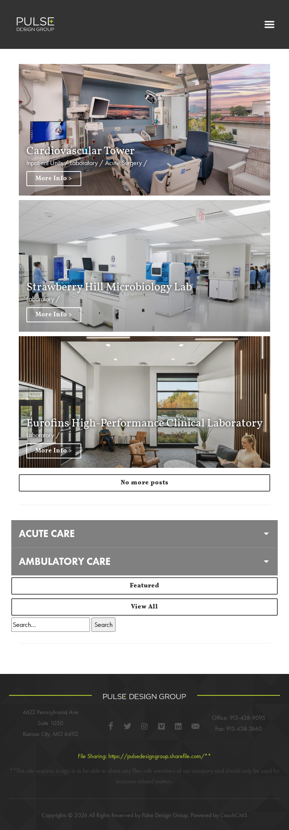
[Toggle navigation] (269, 24)
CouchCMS (233, 815)
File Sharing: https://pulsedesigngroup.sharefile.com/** (144, 756)
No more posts (145, 483)
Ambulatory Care (65, 561)
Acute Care (47, 533)
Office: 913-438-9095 (238, 718)
